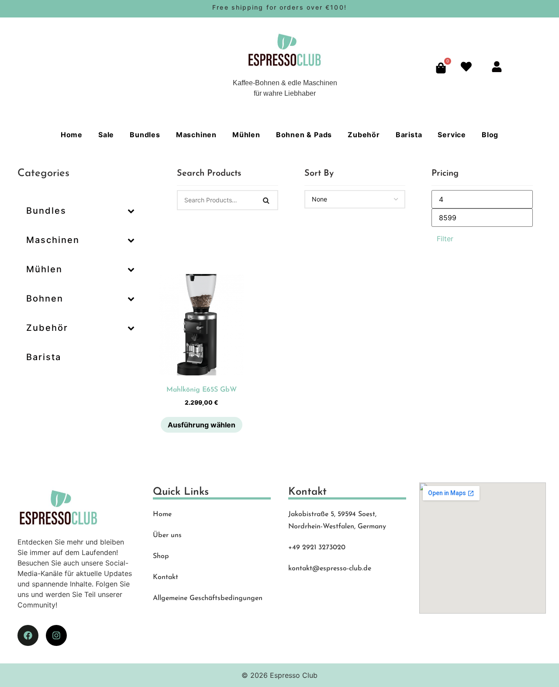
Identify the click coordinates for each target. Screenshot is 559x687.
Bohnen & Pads (304, 134)
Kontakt (165, 577)
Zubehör (364, 134)
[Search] (266, 200)
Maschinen (196, 134)
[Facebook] (27, 635)
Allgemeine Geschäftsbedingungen (207, 598)
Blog (490, 134)
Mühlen (246, 134)
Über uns (167, 535)
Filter (445, 238)
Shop (161, 556)
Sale (106, 134)
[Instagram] (56, 635)
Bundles (145, 134)
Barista (409, 134)
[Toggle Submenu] (131, 210)
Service (452, 134)
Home (72, 134)
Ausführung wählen (201, 424)
